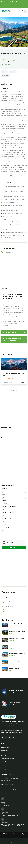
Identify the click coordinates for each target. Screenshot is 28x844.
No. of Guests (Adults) (8, 506)
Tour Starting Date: (7, 524)
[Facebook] (2, 737)
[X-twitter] (6, 737)
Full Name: (5, 488)
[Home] (6, 11)
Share (5, 71)
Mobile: (4, 500)
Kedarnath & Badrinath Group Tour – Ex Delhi (15, 624)
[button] (11, 390)
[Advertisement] (14, 270)
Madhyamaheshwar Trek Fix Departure (17, 631)
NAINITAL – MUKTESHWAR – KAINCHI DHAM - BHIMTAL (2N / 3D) (17, 638)
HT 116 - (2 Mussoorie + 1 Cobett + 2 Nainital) (15, 646)
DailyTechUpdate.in (11, 842)
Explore (22, 382)
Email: (4, 494)
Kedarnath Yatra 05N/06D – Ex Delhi (13, 374)
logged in (11, 443)
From (6, 378)
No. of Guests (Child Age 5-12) (10, 512)
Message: (4, 530)
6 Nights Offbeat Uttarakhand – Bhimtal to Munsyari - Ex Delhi (16, 662)
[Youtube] (13, 737)
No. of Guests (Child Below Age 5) (11, 518)
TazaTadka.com (17, 842)
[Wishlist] (25, 360)
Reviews (13, 71)
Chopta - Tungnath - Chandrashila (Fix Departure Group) (17, 668)
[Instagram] (9, 737)
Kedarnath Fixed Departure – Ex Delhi (17, 653)
